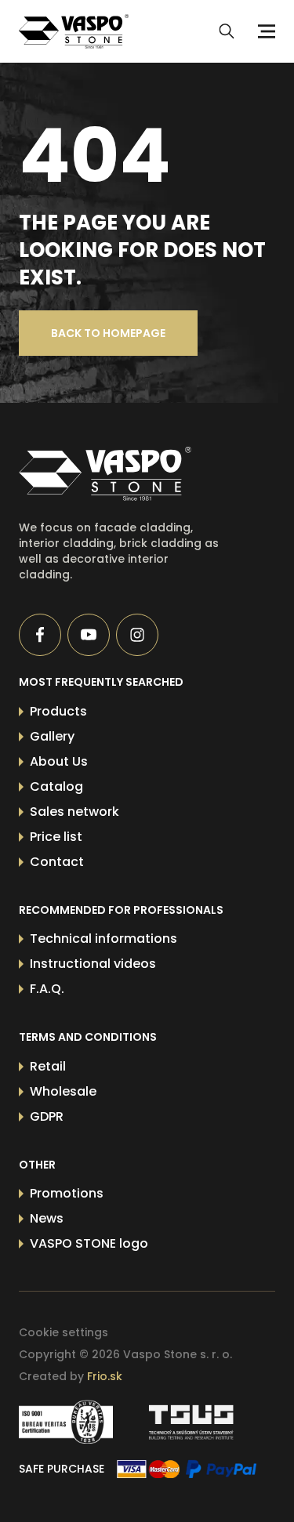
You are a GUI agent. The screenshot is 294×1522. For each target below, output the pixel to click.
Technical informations (103, 939)
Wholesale (63, 1091)
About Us (59, 761)
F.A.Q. (47, 989)
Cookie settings (63, 1332)
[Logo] (74, 31)
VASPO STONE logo (89, 1243)
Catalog (56, 786)
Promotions (66, 1193)
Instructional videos (93, 964)
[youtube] (88, 635)
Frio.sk (104, 1376)
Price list (56, 837)
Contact (57, 862)
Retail (48, 1066)
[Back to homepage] (121, 474)
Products (58, 711)
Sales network (74, 812)
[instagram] (137, 635)
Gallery (52, 736)
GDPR (47, 1116)
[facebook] (40, 635)
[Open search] (226, 31)
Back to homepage (108, 333)
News (47, 1218)
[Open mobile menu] (264, 31)
